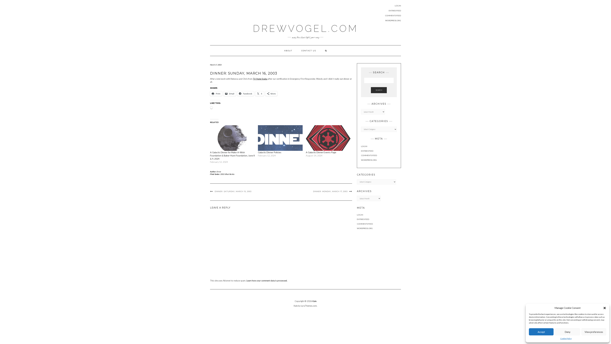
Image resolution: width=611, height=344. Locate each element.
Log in (398, 5)
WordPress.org (393, 20)
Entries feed (395, 10)
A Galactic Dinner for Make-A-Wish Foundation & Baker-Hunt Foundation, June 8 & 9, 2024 (232, 155)
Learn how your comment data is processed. (266, 280)
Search (379, 90)
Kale (314, 301)
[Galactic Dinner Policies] (280, 138)
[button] (604, 308)
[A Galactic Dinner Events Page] (328, 138)
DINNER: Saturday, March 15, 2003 (233, 191)
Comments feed (393, 15)
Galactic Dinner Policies (269, 152)
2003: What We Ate (227, 174)
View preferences (594, 331)
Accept (541, 331)
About (288, 51)
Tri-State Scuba (260, 79)
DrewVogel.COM (305, 28)
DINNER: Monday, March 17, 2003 (330, 191)
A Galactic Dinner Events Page (321, 152)
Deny (567, 331)
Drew (219, 172)
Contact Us (308, 51)
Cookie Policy (566, 338)
